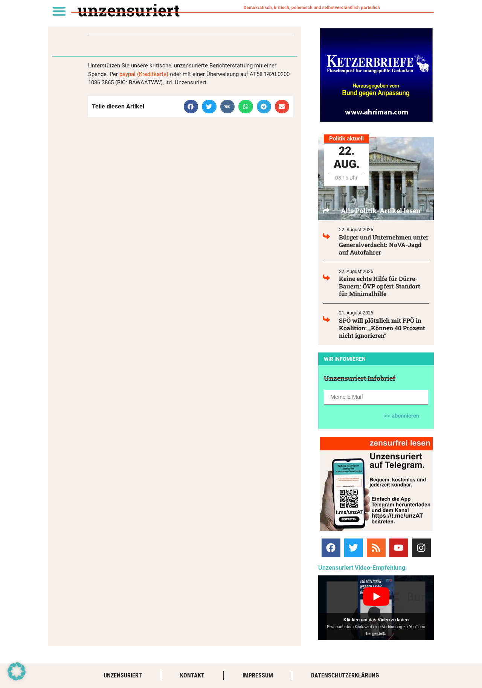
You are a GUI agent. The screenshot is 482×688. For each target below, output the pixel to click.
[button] (59, 10)
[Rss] (376, 548)
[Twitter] (353, 548)
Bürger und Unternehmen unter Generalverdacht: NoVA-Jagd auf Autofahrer (384, 244)
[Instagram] (421, 548)
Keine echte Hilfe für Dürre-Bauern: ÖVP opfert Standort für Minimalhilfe (379, 286)
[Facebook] (331, 548)
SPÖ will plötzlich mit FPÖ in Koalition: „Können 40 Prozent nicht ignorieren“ (382, 327)
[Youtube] (398, 548)
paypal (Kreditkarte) (143, 74)
